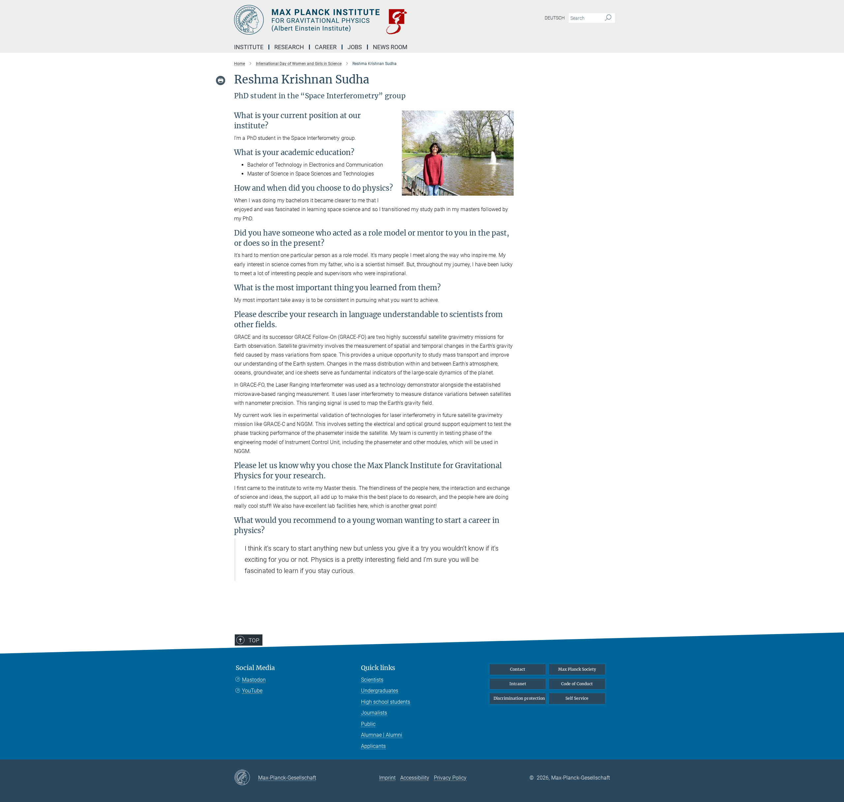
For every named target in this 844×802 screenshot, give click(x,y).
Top (254, 640)
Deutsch (555, 17)
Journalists (374, 713)
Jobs (354, 47)
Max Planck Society (577, 669)
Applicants (373, 746)
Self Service (576, 698)
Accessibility (414, 778)
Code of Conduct (577, 683)
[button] (508, 191)
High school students (385, 702)
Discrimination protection (519, 698)
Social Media (255, 668)
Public (368, 724)
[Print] (221, 80)
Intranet (517, 683)
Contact (517, 669)
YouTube (252, 691)
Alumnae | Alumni (381, 735)
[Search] (608, 18)
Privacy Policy (450, 778)
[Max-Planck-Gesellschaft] (246, 778)
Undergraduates (379, 691)
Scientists (372, 680)
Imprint (387, 778)
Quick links (378, 668)
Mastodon (254, 680)
